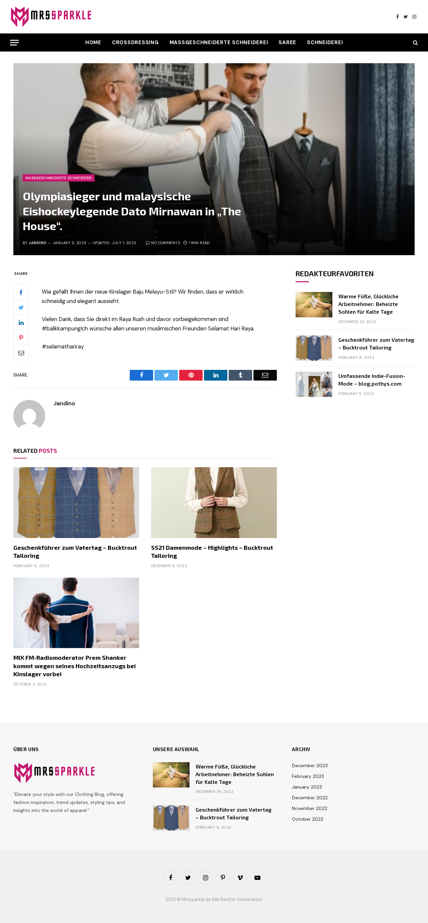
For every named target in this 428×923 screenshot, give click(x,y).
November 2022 (309, 808)
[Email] (21, 353)
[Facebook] (21, 292)
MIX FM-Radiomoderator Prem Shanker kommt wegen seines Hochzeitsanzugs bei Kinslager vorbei (74, 666)
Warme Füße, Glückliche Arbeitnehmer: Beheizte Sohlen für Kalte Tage (368, 304)
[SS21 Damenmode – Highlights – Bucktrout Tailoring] (214, 502)
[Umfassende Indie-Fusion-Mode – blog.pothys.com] (314, 384)
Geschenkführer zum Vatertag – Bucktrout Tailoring (75, 551)
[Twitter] (21, 307)
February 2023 (308, 776)
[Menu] (14, 42)
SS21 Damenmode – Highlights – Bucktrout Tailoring (212, 551)
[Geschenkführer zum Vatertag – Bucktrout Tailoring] (76, 502)
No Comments (165, 242)
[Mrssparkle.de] (52, 17)
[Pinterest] (21, 337)
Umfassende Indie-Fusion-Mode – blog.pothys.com (371, 380)
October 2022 (307, 819)
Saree (287, 42)
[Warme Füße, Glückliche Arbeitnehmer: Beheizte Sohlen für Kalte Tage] (314, 304)
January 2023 (307, 787)
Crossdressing (135, 42)
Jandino (37, 242)
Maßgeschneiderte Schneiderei (219, 42)
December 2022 (310, 798)
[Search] (415, 42)
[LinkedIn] (21, 322)
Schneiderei (325, 42)
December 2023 (310, 765)
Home (93, 42)
